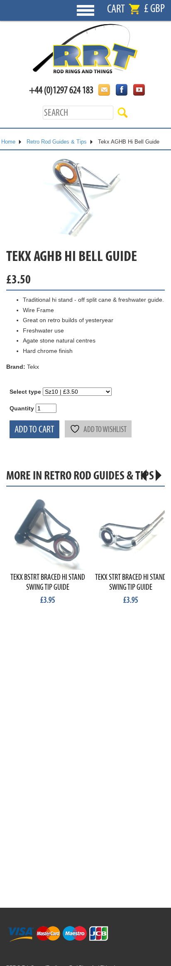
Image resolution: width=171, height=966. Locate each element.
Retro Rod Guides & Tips (57, 142)
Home (8, 142)
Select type (25, 391)
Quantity (22, 408)
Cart (116, 8)
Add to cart (34, 429)
